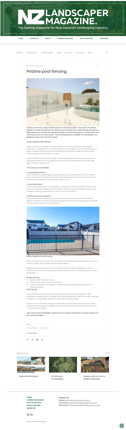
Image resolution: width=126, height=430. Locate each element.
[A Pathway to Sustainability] (63, 365)
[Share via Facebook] (27, 340)
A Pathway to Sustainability (57, 377)
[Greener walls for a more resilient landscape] (95, 365)
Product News (32, 328)
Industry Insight (47, 53)
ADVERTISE (31, 408)
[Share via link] (42, 340)
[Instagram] (28, 414)
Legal (59, 53)
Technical (68, 53)
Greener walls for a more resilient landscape (94, 377)
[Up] (121, 425)
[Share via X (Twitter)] (32, 340)
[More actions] (98, 66)
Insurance (80, 53)
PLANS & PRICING (34, 405)
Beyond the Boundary (28, 376)
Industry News (32, 53)
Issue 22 (43, 328)
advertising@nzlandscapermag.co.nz (82, 403)
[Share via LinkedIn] (37, 340)
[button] (107, 52)
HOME (29, 397)
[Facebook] (31, 414)
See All (107, 353)
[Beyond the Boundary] (31, 365)
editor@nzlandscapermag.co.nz (77, 400)
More (90, 53)
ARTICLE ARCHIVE (34, 403)
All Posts (20, 53)
